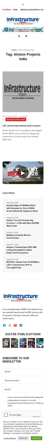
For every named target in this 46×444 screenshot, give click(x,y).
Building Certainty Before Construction (18, 236)
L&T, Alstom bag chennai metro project (21, 126)
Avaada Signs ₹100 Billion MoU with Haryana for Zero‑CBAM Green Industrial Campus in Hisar (22, 208)
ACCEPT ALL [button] (36, 438)
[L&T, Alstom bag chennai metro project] (23, 91)
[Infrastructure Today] (23, 21)
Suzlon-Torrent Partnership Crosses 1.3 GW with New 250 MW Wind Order (22, 223)
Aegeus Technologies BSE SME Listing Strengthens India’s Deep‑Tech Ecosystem (21, 250)
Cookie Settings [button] (10, 438)
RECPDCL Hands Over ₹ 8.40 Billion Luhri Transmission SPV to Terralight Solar (22, 265)
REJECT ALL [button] (23, 438)
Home (14, 50)
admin (25, 116)
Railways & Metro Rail (16, 119)
